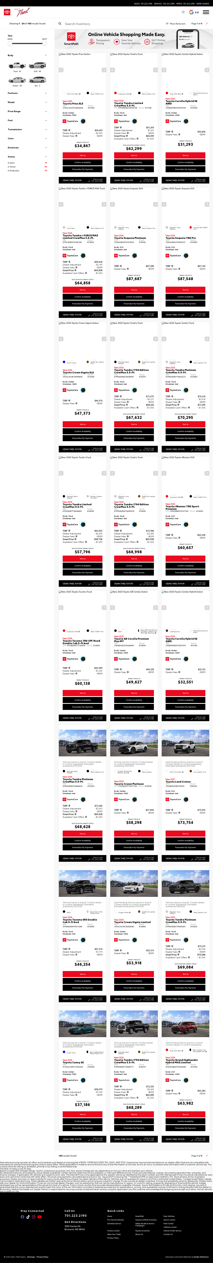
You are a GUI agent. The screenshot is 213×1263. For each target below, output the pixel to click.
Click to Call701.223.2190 (96, 180)
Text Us (82, 155)
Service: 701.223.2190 (164, 4)
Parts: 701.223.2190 (186, 4)
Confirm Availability (83, 162)
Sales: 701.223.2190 (143, 4)
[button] (104, 70)
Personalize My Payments (82, 169)
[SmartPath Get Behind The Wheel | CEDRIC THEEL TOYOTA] (134, 39)
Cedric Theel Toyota (72, 180)
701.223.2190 (76, 1215)
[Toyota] (7, 12)
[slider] (10, 43)
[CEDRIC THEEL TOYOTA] (22, 12)
